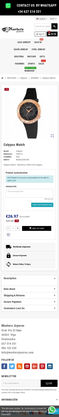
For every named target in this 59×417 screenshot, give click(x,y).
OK (50, 383)
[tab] (29, 278)
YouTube (27, 366)
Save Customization (42, 205)
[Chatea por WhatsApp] (52, 410)
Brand (6, 151)
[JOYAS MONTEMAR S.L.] (12, 30)
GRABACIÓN (11, 186)
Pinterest (42, 366)
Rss (19, 366)
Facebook (4, 366)
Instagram (50, 366)
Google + (35, 366)
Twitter (12, 366)
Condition (7, 157)
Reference (8, 154)
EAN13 (6, 160)
